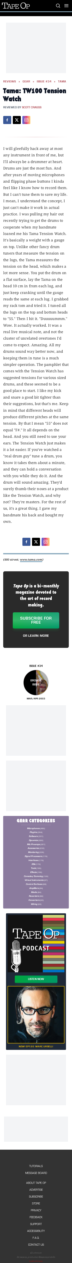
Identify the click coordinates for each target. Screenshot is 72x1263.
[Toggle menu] (66, 5)
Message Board (36, 1173)
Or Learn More (36, 636)
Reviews (9, 81)
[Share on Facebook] (7, 120)
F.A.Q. (36, 1237)
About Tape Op (36, 1182)
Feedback (36, 1217)
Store (36, 1203)
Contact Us (36, 1244)
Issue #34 (44, 81)
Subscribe (36, 1196)
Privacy (36, 1210)
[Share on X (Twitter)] (17, 120)
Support (36, 1224)
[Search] (58, 5)
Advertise (36, 1189)
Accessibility (36, 1230)
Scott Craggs (31, 107)
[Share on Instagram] (26, 120)
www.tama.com (31, 559)
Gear (26, 81)
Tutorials (36, 1166)
